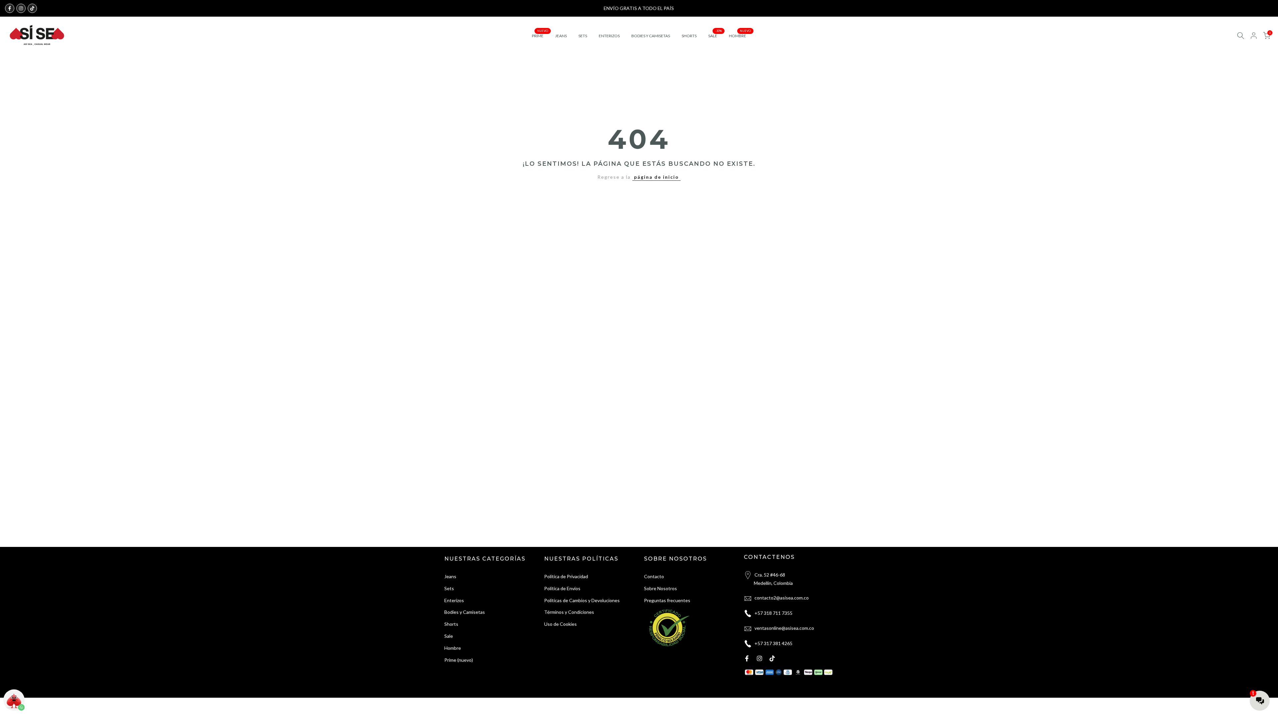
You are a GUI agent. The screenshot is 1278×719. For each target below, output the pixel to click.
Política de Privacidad (566, 576)
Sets (449, 588)
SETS (582, 35)
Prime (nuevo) (458, 660)
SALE (715, 35)
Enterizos (454, 600)
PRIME (540, 35)
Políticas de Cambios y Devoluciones (582, 600)
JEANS (561, 35)
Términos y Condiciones (569, 612)
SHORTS (689, 35)
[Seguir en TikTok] (32, 8)
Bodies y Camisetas (464, 612)
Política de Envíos (562, 588)
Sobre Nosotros (660, 588)
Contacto (654, 576)
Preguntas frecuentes (667, 600)
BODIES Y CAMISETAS (650, 35)
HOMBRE (740, 35)
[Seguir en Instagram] (21, 8)
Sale (448, 636)
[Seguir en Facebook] (9, 8)
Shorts (451, 624)
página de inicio (656, 177)
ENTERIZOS (609, 35)
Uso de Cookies (560, 624)
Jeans (450, 576)
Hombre (452, 648)
